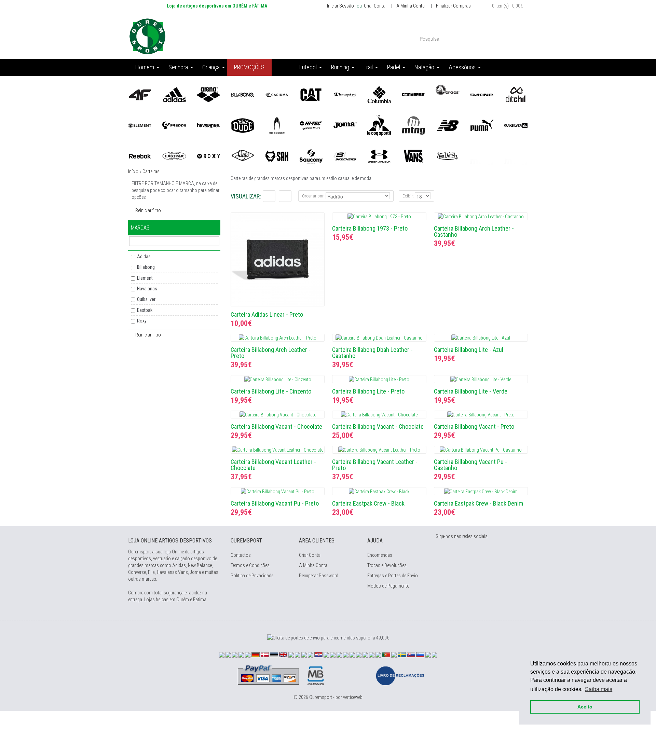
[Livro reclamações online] (400, 675)
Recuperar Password (318, 575)
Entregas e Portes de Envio (392, 575)
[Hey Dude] (242, 125)
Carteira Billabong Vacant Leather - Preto (375, 464)
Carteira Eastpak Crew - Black (368, 503)
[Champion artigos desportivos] (345, 94)
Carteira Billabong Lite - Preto (368, 391)
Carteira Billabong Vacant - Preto (474, 426)
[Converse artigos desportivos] (413, 94)
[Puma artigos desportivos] (482, 125)
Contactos (241, 555)
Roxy (142, 320)
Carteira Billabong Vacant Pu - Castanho (470, 464)
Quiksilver (146, 299)
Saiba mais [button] (598, 689)
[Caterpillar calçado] (311, 94)
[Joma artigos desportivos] (345, 125)
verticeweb (353, 697)
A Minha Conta (410, 6)
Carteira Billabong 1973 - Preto (370, 228)
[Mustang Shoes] (413, 125)
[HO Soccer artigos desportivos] (277, 125)
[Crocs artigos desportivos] (447, 89)
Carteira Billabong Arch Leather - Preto (271, 352)
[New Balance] (447, 125)
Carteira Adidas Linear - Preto (267, 314)
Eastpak (144, 310)
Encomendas (379, 555)
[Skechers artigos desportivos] (345, 156)
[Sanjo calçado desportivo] (242, 156)
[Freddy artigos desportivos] (174, 125)
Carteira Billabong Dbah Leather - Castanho (372, 352)
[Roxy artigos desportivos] (208, 156)
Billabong (146, 267)
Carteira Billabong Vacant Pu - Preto (275, 503)
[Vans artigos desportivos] (413, 156)
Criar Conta (374, 6)
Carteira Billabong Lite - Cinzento (271, 391)
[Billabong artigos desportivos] (242, 94)
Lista (269, 196)
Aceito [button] (584, 707)
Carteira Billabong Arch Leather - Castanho (474, 231)
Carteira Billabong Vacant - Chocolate (276, 426)
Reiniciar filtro (148, 210)
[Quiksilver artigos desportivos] (516, 125)
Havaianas (147, 288)
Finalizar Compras (453, 6)
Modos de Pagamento (388, 586)
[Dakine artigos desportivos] (482, 94)
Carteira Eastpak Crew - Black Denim (478, 503)
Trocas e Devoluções (387, 565)
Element (145, 278)
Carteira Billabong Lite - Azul (468, 349)
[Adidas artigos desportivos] (174, 94)
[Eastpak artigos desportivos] (174, 156)
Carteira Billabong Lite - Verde (470, 391)
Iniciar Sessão (340, 6)
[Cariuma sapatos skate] (277, 94)
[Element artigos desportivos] (140, 125)
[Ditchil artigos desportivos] (516, 94)
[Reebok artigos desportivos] (140, 156)
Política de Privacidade (252, 575)
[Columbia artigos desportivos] (379, 94)
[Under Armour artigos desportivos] (379, 156)
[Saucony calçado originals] (311, 156)
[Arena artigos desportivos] (208, 94)
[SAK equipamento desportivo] (277, 156)
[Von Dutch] (447, 156)
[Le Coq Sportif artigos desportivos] (379, 125)
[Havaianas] (208, 125)
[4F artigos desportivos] (140, 94)
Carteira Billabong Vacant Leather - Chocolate (273, 464)
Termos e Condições (250, 565)
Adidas (144, 256)
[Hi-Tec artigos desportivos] (311, 125)
